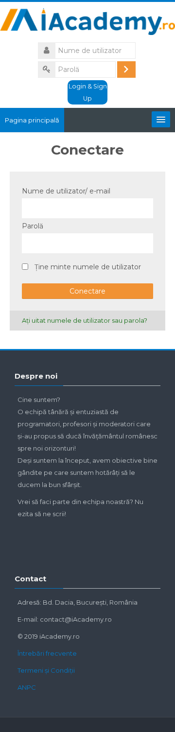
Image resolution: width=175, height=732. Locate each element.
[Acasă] (87, 23)
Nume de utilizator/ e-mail (66, 191)
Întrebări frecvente (47, 653)
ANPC (27, 687)
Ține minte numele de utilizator (88, 266)
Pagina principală (32, 120)
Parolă (32, 226)
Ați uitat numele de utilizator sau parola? (84, 320)
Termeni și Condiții (46, 670)
